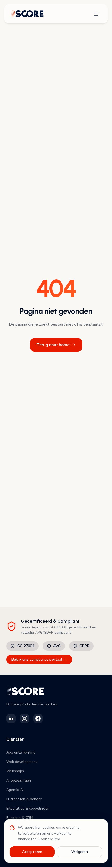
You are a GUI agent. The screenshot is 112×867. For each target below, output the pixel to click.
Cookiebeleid (49, 839)
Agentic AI (15, 789)
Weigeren (79, 851)
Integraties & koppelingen (27, 808)
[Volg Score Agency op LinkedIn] (11, 718)
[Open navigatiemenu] (96, 14)
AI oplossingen (18, 780)
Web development (21, 761)
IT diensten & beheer (24, 799)
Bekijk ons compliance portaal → (39, 659)
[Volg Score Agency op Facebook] (38, 718)
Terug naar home (53, 345)
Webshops (15, 771)
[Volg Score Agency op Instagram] (24, 718)
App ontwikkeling (20, 752)
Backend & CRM (19, 817)
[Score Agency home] (27, 13)
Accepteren (32, 851)
